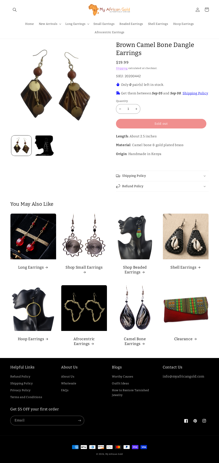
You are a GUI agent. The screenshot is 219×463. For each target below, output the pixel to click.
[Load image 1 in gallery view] (21, 145)
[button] (14, 9)
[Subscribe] (79, 420)
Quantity (122, 101)
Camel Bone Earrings (135, 341)
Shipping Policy (195, 93)
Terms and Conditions (26, 397)
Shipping (122, 68)
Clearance (183, 339)
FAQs (65, 390)
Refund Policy (20, 376)
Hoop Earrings (31, 339)
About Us (67, 376)
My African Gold (114, 454)
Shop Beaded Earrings (135, 269)
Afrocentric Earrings (84, 341)
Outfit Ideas (120, 383)
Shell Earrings (183, 267)
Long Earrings (31, 267)
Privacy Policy (20, 390)
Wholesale (68, 383)
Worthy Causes (122, 376)
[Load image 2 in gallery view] (44, 145)
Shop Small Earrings (84, 267)
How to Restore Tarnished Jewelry (130, 392)
